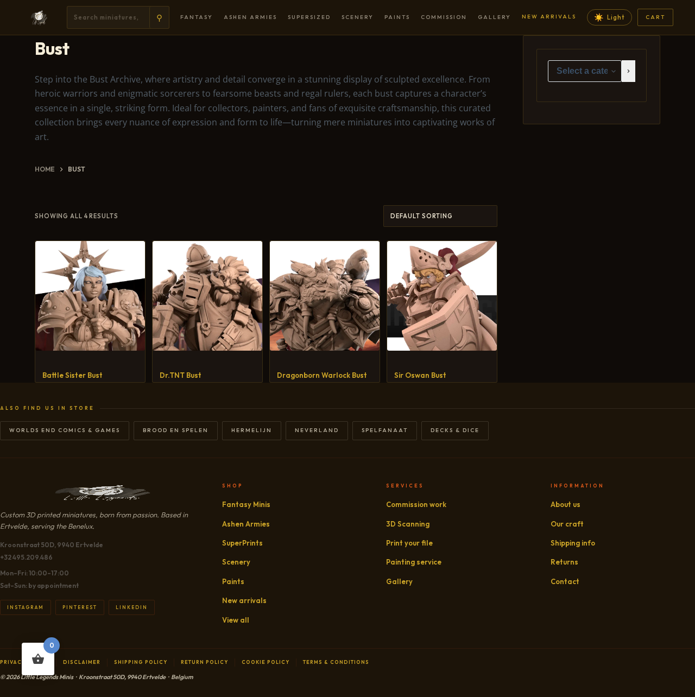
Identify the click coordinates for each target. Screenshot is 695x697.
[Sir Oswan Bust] (442, 296)
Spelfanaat (385, 430)
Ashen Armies (250, 17)
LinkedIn (132, 607)
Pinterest (79, 607)
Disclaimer (81, 662)
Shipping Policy (140, 662)
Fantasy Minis (246, 504)
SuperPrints (242, 542)
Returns (564, 561)
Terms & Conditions (336, 662)
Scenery (358, 17)
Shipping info (573, 542)
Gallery (494, 17)
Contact (565, 581)
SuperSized (309, 17)
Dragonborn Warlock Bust (322, 375)
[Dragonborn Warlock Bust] (325, 296)
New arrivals (549, 16)
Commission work (416, 504)
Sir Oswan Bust (420, 375)
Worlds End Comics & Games (64, 430)
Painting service (413, 561)
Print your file (409, 542)
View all (235, 620)
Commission (444, 17)
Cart (655, 17)
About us (565, 504)
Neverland (317, 430)
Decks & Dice (455, 430)
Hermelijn (251, 430)
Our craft (567, 523)
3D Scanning (407, 523)
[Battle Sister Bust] (90, 296)
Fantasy (196, 17)
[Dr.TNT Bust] (207, 296)
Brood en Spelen (175, 430)
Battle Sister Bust (72, 375)
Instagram (25, 607)
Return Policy (204, 662)
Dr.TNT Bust (180, 375)
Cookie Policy (265, 662)
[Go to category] (628, 71)
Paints (397, 17)
